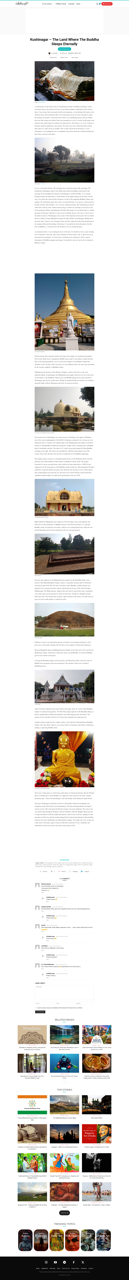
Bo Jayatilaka (42, 102)
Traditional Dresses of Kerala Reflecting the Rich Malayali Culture (32, 1177)
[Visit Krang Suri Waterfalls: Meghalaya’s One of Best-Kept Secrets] (64, 1034)
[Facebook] (73, 1262)
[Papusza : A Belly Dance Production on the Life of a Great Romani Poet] (96, 1162)
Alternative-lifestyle (97, 1074)
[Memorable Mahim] (96, 1104)
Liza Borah (55, 53)
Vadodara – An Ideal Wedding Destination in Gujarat (64, 1206)
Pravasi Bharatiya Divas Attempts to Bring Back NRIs (32, 1119)
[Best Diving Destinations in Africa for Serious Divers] (64, 1063)
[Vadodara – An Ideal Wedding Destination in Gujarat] (64, 1191)
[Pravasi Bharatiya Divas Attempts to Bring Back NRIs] (32, 1104)
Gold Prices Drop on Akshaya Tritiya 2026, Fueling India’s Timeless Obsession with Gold (97, 1077)
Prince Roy (43, 183)
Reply (42, 892)
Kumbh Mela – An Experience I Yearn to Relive (96, 1205)
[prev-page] (63, 1082)
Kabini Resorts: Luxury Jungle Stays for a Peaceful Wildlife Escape (32, 1077)
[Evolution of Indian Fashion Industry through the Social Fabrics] (32, 1133)
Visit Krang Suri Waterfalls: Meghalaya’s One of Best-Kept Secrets (64, 1048)
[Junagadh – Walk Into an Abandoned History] (64, 1133)
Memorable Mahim (96, 1118)
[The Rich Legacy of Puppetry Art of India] (96, 1133)
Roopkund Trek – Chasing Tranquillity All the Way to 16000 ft (32, 1206)
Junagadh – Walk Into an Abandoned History (64, 1147)
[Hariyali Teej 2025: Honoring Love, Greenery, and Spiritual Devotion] (64, 1162)
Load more (63, 1213)
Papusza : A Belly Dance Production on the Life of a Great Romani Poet (96, 1177)
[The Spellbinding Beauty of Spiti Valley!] (64, 1104)
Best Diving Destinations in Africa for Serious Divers (64, 1077)
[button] (97, 3)
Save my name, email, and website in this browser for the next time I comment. (60, 1008)
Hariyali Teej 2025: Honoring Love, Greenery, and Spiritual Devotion (64, 1177)
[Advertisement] (64, 21)
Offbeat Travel (64, 57)
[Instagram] (46, 1262)
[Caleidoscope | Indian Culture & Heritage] (23, 3)
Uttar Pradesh (75, 57)
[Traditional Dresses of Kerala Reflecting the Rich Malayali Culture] (32, 1162)
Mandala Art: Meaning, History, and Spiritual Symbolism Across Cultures (32, 1048)
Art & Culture (32, 1045)
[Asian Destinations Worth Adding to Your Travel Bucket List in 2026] (96, 1034)
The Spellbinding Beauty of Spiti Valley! (64, 1118)
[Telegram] (64, 1262)
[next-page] (65, 1082)
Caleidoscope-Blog (32, 1115)
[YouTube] (55, 1262)
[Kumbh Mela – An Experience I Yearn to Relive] (96, 1191)
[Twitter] (83, 1262)
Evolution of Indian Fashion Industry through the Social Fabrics (32, 1148)
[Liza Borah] (49, 53)
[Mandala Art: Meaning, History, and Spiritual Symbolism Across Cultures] (32, 1034)
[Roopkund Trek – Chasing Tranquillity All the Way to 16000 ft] (32, 1191)
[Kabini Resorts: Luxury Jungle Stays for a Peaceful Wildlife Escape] (32, 1063)
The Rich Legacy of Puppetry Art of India (97, 1147)
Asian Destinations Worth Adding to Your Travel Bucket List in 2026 (97, 1048)
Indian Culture (53, 57)
